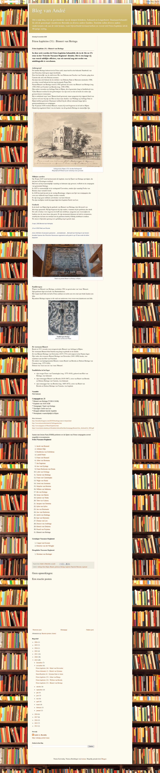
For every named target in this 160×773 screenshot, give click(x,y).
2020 (36, 657)
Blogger (103, 759)
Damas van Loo (41, 521)
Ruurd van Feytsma (43, 529)
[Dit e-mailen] (61, 564)
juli (37, 693)
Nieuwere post (37, 630)
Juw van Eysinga (42, 466)
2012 (36, 726)
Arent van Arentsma (43, 483)
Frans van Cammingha (44, 478)
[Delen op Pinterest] (69, 564)
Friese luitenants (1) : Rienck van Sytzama (49, 671)
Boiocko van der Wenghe (45, 546)
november (39, 665)
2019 (36, 660)
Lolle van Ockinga (42, 472)
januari (38, 710)
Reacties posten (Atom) (49, 633)
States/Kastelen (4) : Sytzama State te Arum (49, 674)
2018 (36, 714)
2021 (36, 654)
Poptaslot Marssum (76, 567)
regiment (84, 567)
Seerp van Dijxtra (42, 495)
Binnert (52, 567)
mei (37, 699)
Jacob (38, 446)
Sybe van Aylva (41, 506)
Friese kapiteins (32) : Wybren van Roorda (49, 680)
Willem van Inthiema (43, 489)
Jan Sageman (40, 463)
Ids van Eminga (41, 492)
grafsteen (57, 567)
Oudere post (90, 630)
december (39, 663)
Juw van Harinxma (43, 512)
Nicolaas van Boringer (44, 554)
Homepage (64, 630)
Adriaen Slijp (41, 449)
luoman (83, 759)
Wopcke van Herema (43, 486)
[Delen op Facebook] (67, 564)
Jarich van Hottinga (43, 515)
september (39, 690)
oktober (38, 687)
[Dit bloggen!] (63, 564)
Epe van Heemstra (42, 518)
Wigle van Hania (42, 481)
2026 (36, 642)
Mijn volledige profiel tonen (40, 738)
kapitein (68, 567)
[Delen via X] (65, 564)
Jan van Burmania (42, 509)
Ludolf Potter (41, 455)
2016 (36, 720)
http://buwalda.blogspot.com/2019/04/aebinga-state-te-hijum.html (51, 421)
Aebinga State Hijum (43, 567)
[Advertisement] (114, 68)
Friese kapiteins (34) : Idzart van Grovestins (49, 668)
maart (38, 704)
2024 (36, 648)
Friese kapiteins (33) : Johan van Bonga (48, 677)
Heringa (63, 567)
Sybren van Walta (42, 498)
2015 (36, 723)
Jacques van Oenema (43, 503)
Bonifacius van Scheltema (45, 452)
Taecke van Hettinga (43, 475)
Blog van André (48, 10)
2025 (36, 645)
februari (39, 707)
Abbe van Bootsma (43, 460)
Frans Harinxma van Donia (45, 469)
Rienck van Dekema (43, 526)
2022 (36, 651)
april (38, 701)
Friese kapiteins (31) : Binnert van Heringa (49, 683)
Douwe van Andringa (43, 524)
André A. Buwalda (40, 735)
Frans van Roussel (42, 458)
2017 (36, 717)
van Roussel (45, 446)
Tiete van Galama (42, 501)
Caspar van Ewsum (43, 543)
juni (37, 695)
